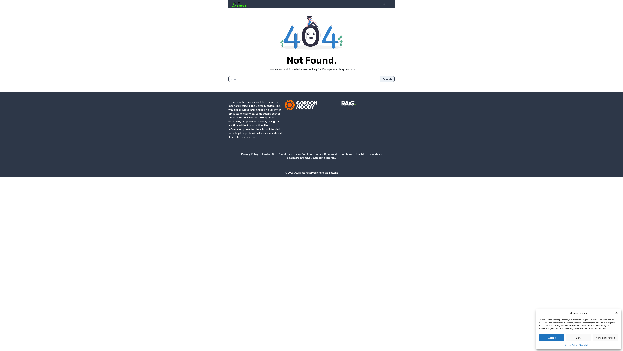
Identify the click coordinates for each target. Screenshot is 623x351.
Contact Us (268, 153)
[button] (616, 313)
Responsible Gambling (338, 153)
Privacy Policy (585, 345)
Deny (578, 337)
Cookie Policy (571, 345)
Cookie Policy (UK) (298, 157)
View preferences (605, 337)
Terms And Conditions (307, 153)
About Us (284, 153)
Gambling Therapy (324, 157)
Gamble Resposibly (368, 153)
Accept (552, 337)
